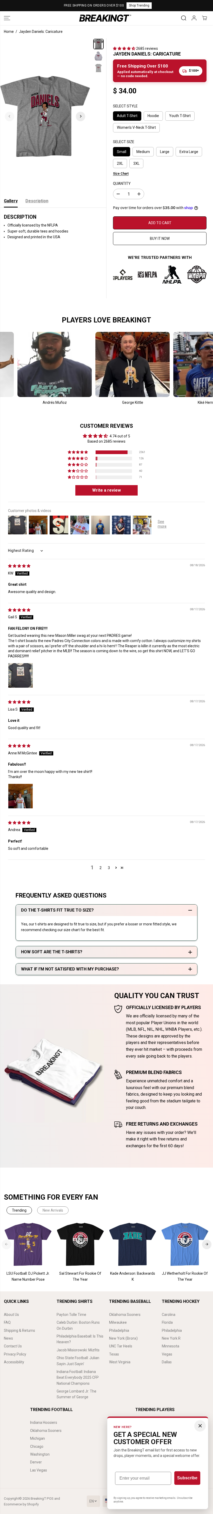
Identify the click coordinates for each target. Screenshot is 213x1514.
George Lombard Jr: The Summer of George (76, 1394)
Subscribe (187, 1478)
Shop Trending (139, 5)
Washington (40, 1454)
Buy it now (160, 238)
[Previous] (9, 116)
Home (9, 31)
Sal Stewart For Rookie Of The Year (80, 1276)
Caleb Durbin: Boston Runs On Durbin (78, 1325)
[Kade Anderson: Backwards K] (132, 1244)
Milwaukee (118, 1322)
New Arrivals (53, 1210)
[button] (7, 18)
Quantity (122, 183)
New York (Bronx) (123, 1338)
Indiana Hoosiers (43, 1422)
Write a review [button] (106, 490)
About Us (11, 1314)
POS (50, 1498)
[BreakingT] (105, 18)
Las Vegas (38, 1470)
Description (36, 200)
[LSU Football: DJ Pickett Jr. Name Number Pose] (28, 1244)
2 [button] (100, 868)
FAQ (7, 1322)
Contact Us (13, 1346)
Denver (36, 1462)
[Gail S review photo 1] (20, 675)
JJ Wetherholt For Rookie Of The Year (185, 1276)
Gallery (11, 200)
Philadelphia (119, 1330)
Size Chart (121, 173)
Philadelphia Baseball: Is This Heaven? (80, 1339)
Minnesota (170, 1346)
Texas (114, 1354)
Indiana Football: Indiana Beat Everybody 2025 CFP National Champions (78, 1377)
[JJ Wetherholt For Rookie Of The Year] (184, 1244)
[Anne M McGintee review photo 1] (20, 796)
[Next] (80, 116)
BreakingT (38, 1498)
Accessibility (14, 1362)
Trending (19, 1210)
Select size (123, 142)
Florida (167, 1322)
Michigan (37, 1438)
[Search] (183, 18)
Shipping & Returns (19, 1330)
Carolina (168, 1314)
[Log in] (194, 18)
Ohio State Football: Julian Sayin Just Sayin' (78, 1361)
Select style (125, 106)
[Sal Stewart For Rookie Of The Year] (80, 1244)
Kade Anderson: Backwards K (132, 1276)
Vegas (167, 1354)
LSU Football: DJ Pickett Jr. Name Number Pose (28, 1276)
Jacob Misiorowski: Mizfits (78, 1350)
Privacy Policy (15, 1354)
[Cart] (204, 18)
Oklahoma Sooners (125, 1314)
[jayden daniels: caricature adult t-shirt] (45, 116)
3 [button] (109, 868)
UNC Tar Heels (120, 1346)
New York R (171, 1338)
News (8, 1338)
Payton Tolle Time (71, 1314)
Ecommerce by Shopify (21, 1504)
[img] (19, 566)
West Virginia (119, 1362)
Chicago (36, 1446)
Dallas (167, 1362)
